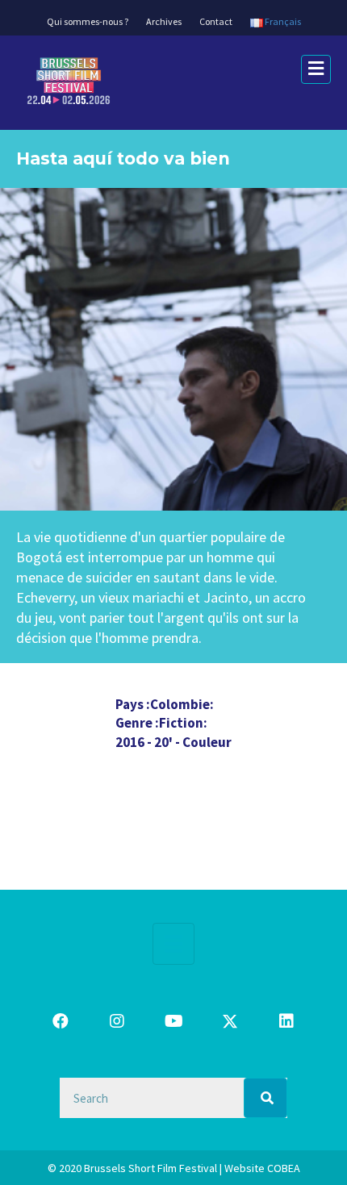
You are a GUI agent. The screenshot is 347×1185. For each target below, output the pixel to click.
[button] (60, 1021)
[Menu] (173, 944)
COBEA (283, 1168)
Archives (164, 21)
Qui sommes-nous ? (87, 21)
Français (282, 21)
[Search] (266, 1098)
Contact (215, 21)
